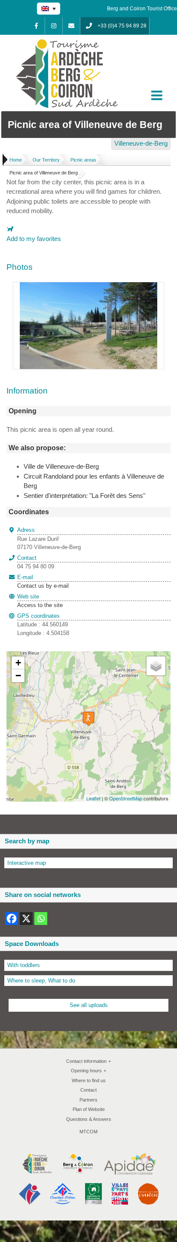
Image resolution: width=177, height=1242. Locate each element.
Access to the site (40, 605)
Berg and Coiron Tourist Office (142, 9)
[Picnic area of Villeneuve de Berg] (88, 286)
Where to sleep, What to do (41, 980)
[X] (26, 918)
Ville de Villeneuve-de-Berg (61, 466)
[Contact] (71, 25)
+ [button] (18, 662)
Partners (88, 1099)
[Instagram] (53, 25)
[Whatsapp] (40, 918)
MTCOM (88, 1131)
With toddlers (23, 965)
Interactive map (26, 863)
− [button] (18, 675)
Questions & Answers (88, 1119)
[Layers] (155, 665)
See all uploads (89, 1005)
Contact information (88, 1061)
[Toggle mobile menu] (157, 95)
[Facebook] (36, 25)
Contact (88, 1089)
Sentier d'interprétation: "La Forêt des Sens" (84, 495)
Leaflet (93, 798)
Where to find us (89, 1080)
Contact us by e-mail (43, 581)
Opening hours (88, 1070)
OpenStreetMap (125, 798)
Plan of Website (89, 1109)
